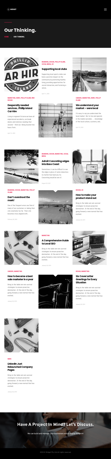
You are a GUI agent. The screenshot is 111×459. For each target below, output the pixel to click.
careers (79, 98)
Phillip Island (26, 98)
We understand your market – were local (87, 107)
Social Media (46, 64)
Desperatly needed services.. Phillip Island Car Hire (20, 108)
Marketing (12, 98)
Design (51, 62)
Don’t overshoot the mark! (19, 199)
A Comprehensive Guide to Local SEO (55, 242)
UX (53, 64)
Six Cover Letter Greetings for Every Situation (86, 279)
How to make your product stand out (86, 196)
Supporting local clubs (54, 69)
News (18, 98)
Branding (45, 62)
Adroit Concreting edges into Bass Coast (55, 162)
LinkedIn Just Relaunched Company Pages (20, 367)
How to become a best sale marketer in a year (20, 278)
